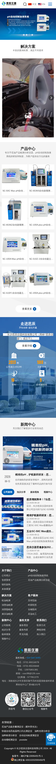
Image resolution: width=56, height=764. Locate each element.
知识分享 (21, 492)
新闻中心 (7, 620)
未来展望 (6, 589)
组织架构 (6, 584)
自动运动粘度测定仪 (29, 735)
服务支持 (24, 620)
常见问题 (23, 634)
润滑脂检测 (7, 609)
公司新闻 (8, 492)
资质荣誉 (6, 580)
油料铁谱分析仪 (9, 735)
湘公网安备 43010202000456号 (29, 760)
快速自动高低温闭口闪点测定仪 (17, 731)
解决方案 (7, 595)
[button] (8, 24)
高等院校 (32, 600)
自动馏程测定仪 (9, 739)
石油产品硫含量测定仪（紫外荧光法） (20, 726)
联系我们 (42, 620)
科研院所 (32, 605)
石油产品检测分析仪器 (39, 580)
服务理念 (23, 625)
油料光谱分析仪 (42, 731)
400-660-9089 (28, 657)
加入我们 (41, 634)
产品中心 (33, 570)
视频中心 (48, 492)
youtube (23, 739)
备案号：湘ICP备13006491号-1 (27, 756)
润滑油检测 (7, 605)
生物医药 (32, 609)
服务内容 (23, 629)
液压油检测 (7, 614)
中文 (34, 4)
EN (43, 4)
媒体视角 (34, 492)
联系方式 (41, 625)
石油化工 (32, 614)
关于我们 (7, 570)
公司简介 (6, 575)
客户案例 (33, 595)
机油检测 (6, 600)
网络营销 (41, 629)
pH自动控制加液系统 (38, 575)
